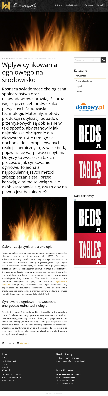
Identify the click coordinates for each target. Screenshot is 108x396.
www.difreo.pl (8, 380)
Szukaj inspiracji (73, 5)
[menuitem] (58, 5)
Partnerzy (88, 5)
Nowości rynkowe (84, 81)
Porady (79, 91)
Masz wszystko (20, 6)
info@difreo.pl (15, 377)
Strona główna (8, 58)
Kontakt (100, 5)
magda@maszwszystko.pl (74, 361)
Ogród (79, 86)
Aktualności (24, 343)
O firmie (58, 5)
